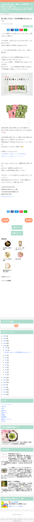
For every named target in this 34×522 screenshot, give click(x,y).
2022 (4, 345)
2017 (4, 387)
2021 (4, 377)
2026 (4, 336)
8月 (6, 357)
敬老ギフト (4, 412)
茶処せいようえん (6, 419)
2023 (4, 343)
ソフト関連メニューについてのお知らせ (19, 467)
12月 (6, 347)
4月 (6, 367)
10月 (6, 350)
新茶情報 (3, 417)
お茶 (25, 26)
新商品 (30, 26)
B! (16, 30)
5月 (6, 365)
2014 (4, 392)
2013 (4, 394)
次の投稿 (5, 220)
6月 (6, 362)
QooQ (19, 521)
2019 (4, 382)
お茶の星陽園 (14, 502)
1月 (6, 374)
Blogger (19, 514)
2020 (4, 380)
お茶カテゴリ (17, 227)
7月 (6, 360)
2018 (4, 384)
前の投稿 (28, 220)
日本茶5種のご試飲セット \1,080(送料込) (13, 154)
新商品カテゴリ (17, 233)
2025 (4, 338)
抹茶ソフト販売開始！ (14, 481)
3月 (6, 369)
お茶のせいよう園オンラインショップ (12, 156)
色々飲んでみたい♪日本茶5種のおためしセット (17, 352)
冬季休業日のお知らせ (14, 454)
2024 (4, 341)
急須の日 (3, 410)
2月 (6, 372)
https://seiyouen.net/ (7, 196)
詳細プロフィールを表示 (16, 506)
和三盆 (3, 421)
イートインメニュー (7, 404)
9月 (6, 355)
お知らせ (3, 406)
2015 (4, 389)
